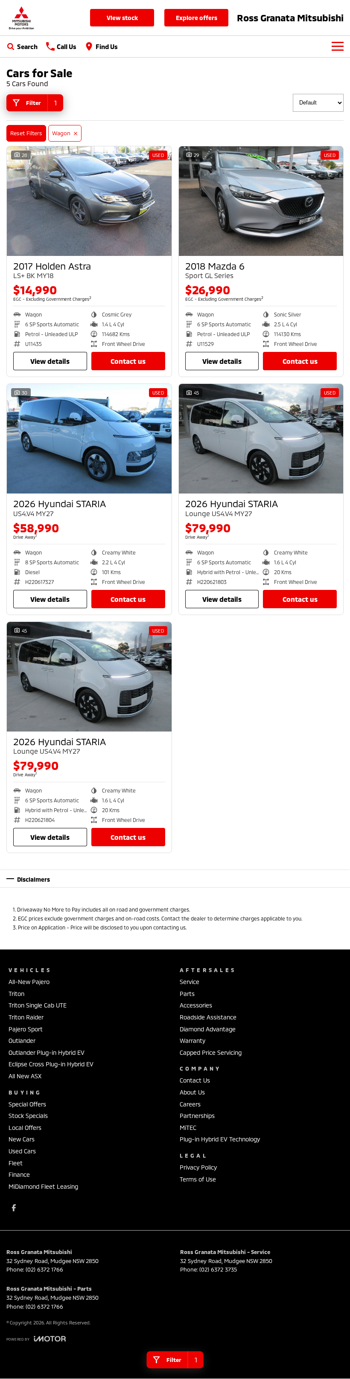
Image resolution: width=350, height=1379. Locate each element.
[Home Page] (21, 17)
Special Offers (27, 1104)
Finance (19, 1174)
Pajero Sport (26, 1029)
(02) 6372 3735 (218, 1269)
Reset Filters (26, 133)
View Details (50, 361)
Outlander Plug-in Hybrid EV (47, 1052)
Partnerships (197, 1115)
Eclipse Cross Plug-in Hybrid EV (51, 1064)
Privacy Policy (198, 1167)
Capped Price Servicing (211, 1052)
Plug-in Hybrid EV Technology (220, 1139)
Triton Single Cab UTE (38, 1005)
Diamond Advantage (208, 1029)
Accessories (196, 1005)
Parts (187, 993)
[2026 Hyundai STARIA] (89, 439)
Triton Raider (26, 1017)
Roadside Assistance (208, 1017)
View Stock (122, 17)
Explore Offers (196, 17)
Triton (16, 993)
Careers (190, 1104)
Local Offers (25, 1127)
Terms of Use (198, 1179)
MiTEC (188, 1127)
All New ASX (25, 1076)
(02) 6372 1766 (44, 1269)
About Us (192, 1092)
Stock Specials (28, 1115)
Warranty (192, 1040)
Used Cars (22, 1151)
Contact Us (128, 361)
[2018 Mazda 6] (261, 201)
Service (189, 981)
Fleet (16, 1163)
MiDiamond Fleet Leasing (43, 1186)
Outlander (22, 1040)
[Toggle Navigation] (338, 46)
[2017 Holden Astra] (89, 201)
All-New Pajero (29, 981)
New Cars (22, 1139)
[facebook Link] (14, 1207)
